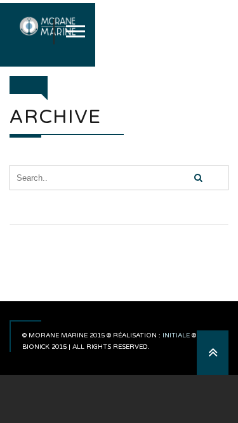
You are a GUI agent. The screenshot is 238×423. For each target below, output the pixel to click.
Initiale (176, 335)
